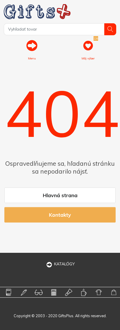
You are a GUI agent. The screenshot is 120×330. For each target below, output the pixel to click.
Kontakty (60, 214)
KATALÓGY (64, 264)
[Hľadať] (110, 29)
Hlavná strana (60, 195)
